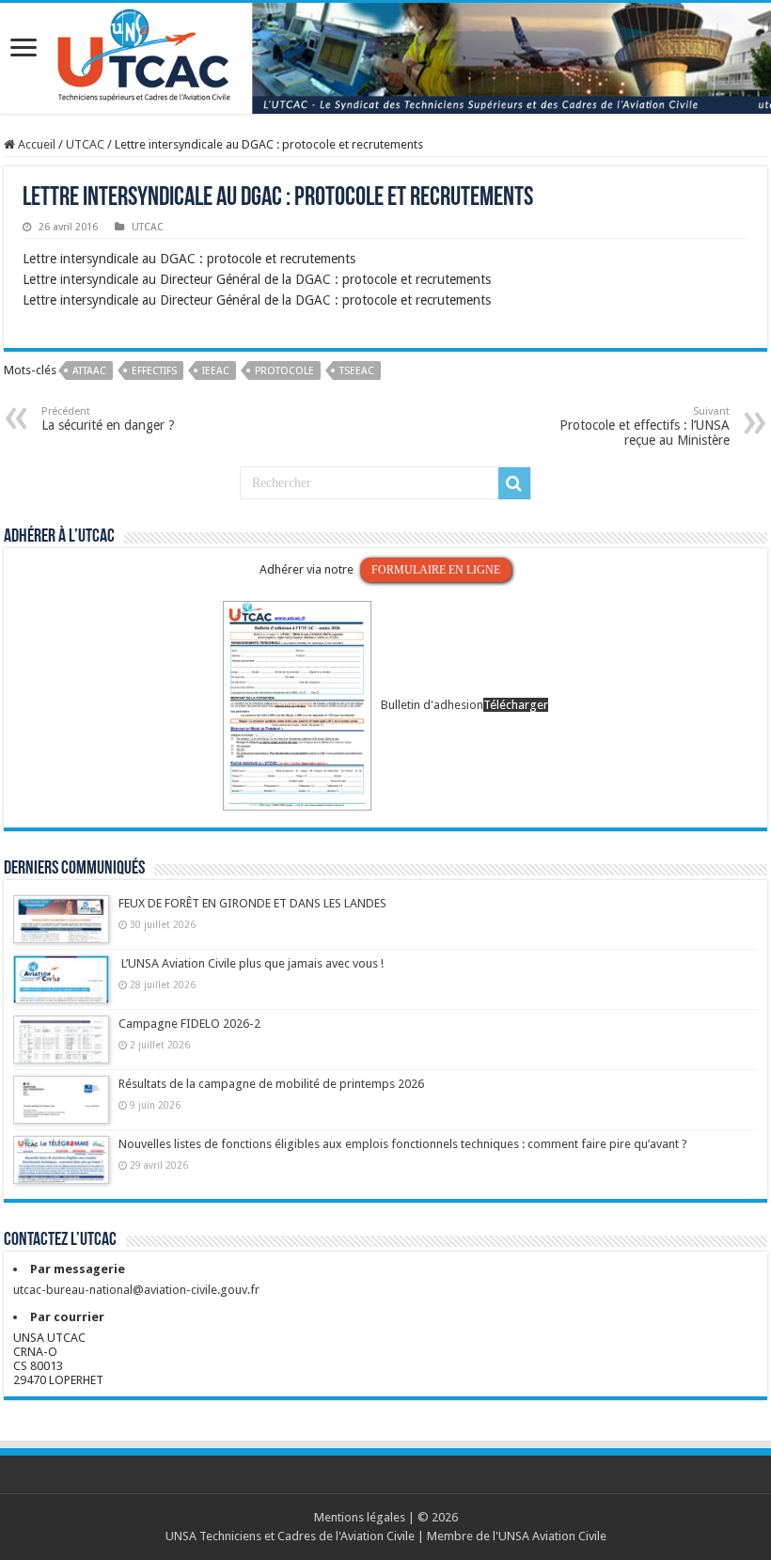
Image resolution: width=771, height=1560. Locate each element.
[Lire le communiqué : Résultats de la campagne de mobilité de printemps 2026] (61, 1109)
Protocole (284, 371)
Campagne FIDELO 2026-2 (189, 1023)
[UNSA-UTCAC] (385, 58)
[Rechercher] (514, 483)
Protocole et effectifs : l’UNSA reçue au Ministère (644, 426)
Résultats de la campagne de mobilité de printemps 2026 (271, 1084)
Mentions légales (359, 1517)
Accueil (35, 144)
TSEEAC (356, 371)
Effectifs (154, 371)
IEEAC (215, 371)
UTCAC (85, 144)
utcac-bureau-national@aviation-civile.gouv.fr (136, 1290)
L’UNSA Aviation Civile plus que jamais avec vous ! (252, 963)
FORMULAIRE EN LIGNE (435, 569)
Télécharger (515, 705)
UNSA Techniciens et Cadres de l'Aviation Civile (290, 1536)
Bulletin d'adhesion (432, 705)
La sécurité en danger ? (108, 419)
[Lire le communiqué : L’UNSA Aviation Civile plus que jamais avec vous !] (61, 988)
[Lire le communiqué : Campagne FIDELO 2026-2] (61, 1048)
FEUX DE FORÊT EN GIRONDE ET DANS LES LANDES (252, 903)
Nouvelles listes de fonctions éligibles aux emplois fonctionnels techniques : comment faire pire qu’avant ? (402, 1144)
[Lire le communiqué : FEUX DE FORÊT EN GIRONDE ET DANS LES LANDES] (61, 928)
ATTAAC (89, 371)
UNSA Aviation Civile (552, 1536)
